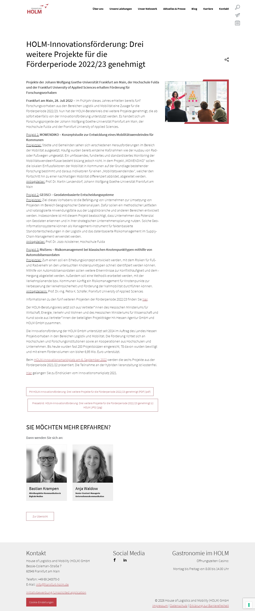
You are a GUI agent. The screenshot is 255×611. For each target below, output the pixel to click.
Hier (29, 373)
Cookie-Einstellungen (41, 602)
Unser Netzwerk (147, 8)
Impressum (160, 605)
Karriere (208, 8)
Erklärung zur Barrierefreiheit (209, 605)
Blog (194, 8)
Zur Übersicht (40, 516)
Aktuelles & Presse (174, 8)
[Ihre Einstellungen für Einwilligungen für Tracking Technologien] (249, 605)
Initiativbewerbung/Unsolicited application (56, 592)
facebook (114, 560)
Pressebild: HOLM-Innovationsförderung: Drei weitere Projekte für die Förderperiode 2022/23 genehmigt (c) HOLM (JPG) (92, 405)
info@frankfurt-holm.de (52, 584)
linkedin (125, 560)
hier (144, 299)
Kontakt (224, 8)
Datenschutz (178, 605)
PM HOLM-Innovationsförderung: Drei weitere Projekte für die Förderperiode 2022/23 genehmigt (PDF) (90, 391)
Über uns (98, 8)
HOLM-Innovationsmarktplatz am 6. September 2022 (70, 359)
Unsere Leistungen (120, 8)
